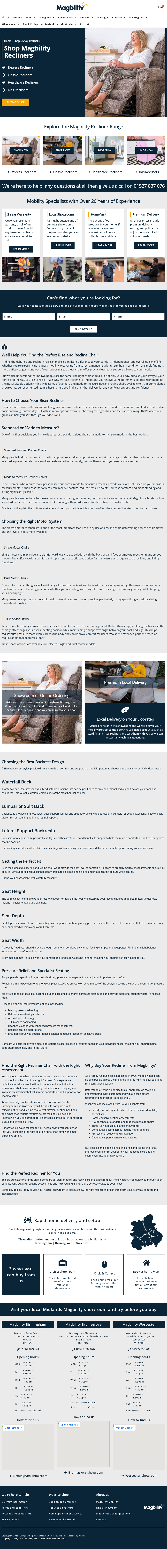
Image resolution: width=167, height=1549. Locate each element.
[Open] (83, 24)
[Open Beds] (34, 17)
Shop (17, 41)
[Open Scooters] (92, 17)
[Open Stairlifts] (124, 17)
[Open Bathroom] (22, 17)
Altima (82, 1535)
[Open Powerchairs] (75, 17)
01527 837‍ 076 (85, 1349)
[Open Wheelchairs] (18, 24)
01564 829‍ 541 (30, 1349)
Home (7, 41)
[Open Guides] (75, 24)
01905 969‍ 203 (141, 1349)
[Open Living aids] (54, 17)
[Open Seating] (107, 17)
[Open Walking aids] (146, 17)
